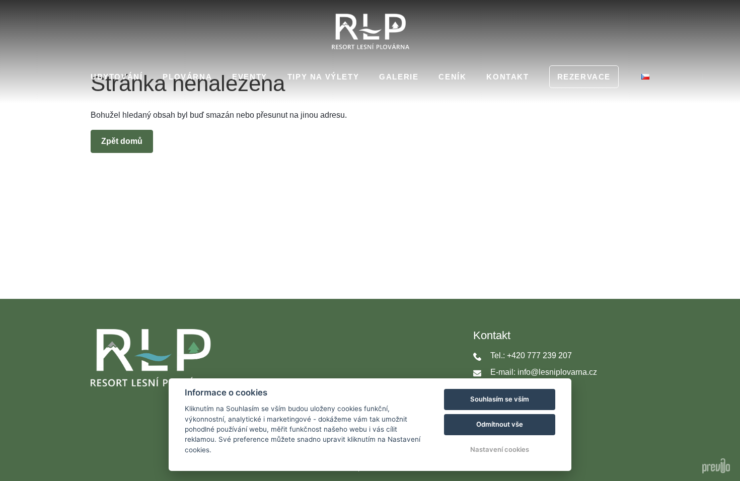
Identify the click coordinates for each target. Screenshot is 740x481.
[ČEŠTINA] (645, 76)
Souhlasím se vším (499, 399)
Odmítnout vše (499, 424)
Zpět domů (121, 141)
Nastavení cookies (499, 449)
